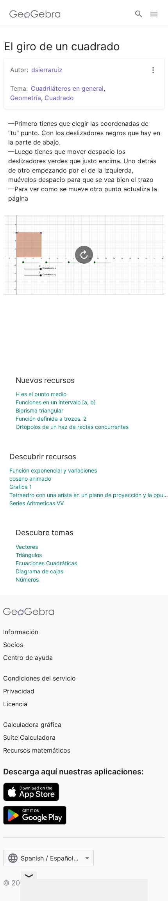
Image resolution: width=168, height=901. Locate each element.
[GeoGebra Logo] (35, 14)
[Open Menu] (154, 14)
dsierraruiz (47, 70)
